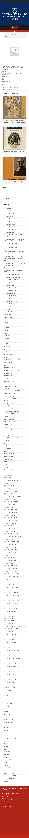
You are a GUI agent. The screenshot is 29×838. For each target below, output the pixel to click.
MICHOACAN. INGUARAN (10, 552)
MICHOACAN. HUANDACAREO (11, 542)
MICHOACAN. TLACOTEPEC (11, 647)
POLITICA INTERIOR (9, 722)
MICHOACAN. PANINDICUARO (11, 595)
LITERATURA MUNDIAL (10, 456)
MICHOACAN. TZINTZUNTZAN (12, 658)
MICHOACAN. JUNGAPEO (10, 566)
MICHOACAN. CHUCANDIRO (11, 512)
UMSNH (6, 770)
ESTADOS (6, 357)
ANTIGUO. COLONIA (9, 213)
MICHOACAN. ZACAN (9, 671)
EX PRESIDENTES (8, 362)
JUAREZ (6, 443)
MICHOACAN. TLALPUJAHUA (11, 650)
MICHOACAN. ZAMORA (10, 677)
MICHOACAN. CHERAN (10, 507)
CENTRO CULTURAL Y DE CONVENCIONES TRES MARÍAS (14, 16)
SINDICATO (7, 749)
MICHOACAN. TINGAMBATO (11, 642)
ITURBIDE (6, 440)
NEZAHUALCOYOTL (9, 701)
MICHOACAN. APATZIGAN (10, 491)
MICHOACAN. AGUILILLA (10, 488)
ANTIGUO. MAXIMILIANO (10, 290)
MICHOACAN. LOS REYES (10, 579)
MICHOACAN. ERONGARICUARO (12, 536)
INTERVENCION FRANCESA (11, 437)
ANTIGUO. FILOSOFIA (9, 226)
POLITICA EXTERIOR (9, 719)
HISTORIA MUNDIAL (9, 413)
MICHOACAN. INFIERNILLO (11, 547)
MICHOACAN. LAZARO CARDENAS (13, 576)
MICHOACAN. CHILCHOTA (10, 510)
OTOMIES (6, 711)
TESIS (5, 762)
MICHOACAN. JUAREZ (9, 563)
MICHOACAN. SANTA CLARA (11, 623)
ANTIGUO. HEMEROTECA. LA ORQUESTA (14, 263)
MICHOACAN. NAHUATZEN (11, 587)
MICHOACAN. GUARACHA (10, 539)
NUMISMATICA (7, 706)
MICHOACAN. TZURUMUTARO (12, 661)
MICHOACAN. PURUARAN (10, 608)
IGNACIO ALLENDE (9, 419)
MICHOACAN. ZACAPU (10, 674)
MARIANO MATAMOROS (10, 459)
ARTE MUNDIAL (8, 317)
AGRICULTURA (7, 208)
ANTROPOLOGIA (8, 309)
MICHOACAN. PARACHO (10, 598)
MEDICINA (6, 467)
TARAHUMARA (7, 757)
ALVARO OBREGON (9, 210)
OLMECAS (6, 709)
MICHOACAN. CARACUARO (11, 502)
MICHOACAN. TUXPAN (9, 655)
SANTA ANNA (7, 741)
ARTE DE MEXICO (8, 314)
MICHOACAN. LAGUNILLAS (11, 574)
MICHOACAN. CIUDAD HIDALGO (12, 518)
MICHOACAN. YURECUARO (11, 669)
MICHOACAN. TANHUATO (10, 631)
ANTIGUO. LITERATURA (10, 287)
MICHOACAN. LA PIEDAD (10, 568)
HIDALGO (6, 405)
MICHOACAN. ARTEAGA (10, 499)
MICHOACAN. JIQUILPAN (10, 560)
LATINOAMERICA (8, 448)
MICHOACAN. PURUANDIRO (11, 606)
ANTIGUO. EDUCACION (10, 224)
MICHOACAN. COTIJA (9, 528)
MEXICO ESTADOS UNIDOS (11, 480)
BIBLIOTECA (10, 34)
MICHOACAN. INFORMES (10, 550)
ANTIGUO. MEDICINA (9, 293)
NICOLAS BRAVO (8, 703)
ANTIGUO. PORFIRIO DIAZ (10, 298)
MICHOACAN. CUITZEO (10, 531)
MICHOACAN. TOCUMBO (10, 653)
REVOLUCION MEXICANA (10, 738)
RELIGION (6, 735)
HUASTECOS (7, 416)
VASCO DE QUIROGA (9, 773)
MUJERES (6, 695)
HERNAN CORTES (8, 403)
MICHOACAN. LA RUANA (10, 571)
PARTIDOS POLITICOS (9, 714)
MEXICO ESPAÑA (8, 478)
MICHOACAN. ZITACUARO (10, 685)
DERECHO (6, 341)
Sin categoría (7, 746)
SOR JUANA (7, 754)
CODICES (6, 330)
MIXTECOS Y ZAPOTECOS (10, 687)
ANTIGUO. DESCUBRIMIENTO (11, 221)
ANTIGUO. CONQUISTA (10, 216)
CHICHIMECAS (7, 327)
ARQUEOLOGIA (8, 311)
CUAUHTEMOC (8, 338)
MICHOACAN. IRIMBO (9, 555)
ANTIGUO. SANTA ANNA (10, 306)
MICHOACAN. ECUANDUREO (11, 534)
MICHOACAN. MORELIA (10, 584)
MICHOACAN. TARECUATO (11, 634)
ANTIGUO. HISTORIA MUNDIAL (12, 274)
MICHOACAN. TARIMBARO (10, 637)
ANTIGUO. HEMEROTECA (10, 232)
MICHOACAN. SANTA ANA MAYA (12, 621)
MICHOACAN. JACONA (10, 558)
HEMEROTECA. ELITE (9, 393)
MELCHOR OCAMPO (9, 470)
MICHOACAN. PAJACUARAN (11, 592)
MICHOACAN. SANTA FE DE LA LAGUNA (14, 626)
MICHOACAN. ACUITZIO (10, 486)
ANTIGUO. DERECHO (9, 218)
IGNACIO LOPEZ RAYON (10, 421)
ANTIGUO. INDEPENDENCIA (11, 279)
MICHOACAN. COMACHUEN (11, 526)
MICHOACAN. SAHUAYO (10, 611)
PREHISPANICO (6, 89)
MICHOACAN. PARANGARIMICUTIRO (13, 600)
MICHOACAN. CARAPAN (10, 504)
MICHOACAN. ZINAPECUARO (11, 682)
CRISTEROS (7, 335)
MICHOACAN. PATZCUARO (11, 603)
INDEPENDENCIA (8, 429)
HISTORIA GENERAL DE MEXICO (12, 411)
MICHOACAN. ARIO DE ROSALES (12, 496)
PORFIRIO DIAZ (8, 725)
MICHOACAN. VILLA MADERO (11, 666)
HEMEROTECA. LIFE (9, 396)
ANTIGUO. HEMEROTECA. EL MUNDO (13, 256)
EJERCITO (6, 352)
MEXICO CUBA (7, 475)
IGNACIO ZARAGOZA (9, 424)
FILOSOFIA (6, 365)
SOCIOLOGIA (7, 751)
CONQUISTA (7, 333)
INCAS (5, 427)
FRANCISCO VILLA (8, 376)
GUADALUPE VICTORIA (10, 381)
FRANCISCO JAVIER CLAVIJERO (12, 370)
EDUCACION (7, 349)
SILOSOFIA (6, 743)
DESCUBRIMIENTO (8, 344)
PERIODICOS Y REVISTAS (10, 717)
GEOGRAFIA (7, 378)
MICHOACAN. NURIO (9, 590)
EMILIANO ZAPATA (8, 354)
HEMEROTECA (7, 384)
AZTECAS (6, 319)
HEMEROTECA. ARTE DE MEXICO (12, 390)
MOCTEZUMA (7, 690)
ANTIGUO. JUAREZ (9, 285)
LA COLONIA (7, 446)
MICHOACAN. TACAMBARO (11, 629)
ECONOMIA (7, 346)
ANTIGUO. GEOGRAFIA (10, 229)
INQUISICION (7, 435)
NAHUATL (6, 698)
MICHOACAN (7, 483)
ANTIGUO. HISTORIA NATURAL (12, 277)
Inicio (4, 34)
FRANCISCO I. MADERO (10, 368)
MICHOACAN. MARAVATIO (10, 582)
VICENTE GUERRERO (9, 778)
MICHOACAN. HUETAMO (10, 544)
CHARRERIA (7, 325)
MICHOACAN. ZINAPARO (10, 679)
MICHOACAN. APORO (9, 494)
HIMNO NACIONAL (8, 408)
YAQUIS (6, 781)
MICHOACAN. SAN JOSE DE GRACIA (13, 614)
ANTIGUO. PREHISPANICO (10, 301)
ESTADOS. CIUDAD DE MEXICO (12, 360)
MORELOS (6, 693)
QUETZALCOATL (8, 733)
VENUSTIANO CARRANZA (10, 775)
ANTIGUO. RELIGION (9, 303)
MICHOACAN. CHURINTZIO (11, 515)
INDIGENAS (7, 432)
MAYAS (5, 464)
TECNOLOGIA (7, 759)
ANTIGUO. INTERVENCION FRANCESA (14, 282)
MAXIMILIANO (7, 462)
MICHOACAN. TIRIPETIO (10, 645)
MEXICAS (6, 472)
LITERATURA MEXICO (9, 454)
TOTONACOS (7, 767)
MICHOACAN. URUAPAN (10, 663)
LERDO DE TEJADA (9, 451)
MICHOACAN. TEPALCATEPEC (11, 639)
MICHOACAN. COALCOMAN (11, 520)
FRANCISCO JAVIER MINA (10, 373)
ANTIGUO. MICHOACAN (10, 295)
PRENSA (6, 730)
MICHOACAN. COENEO (10, 523)
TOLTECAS (6, 765)
